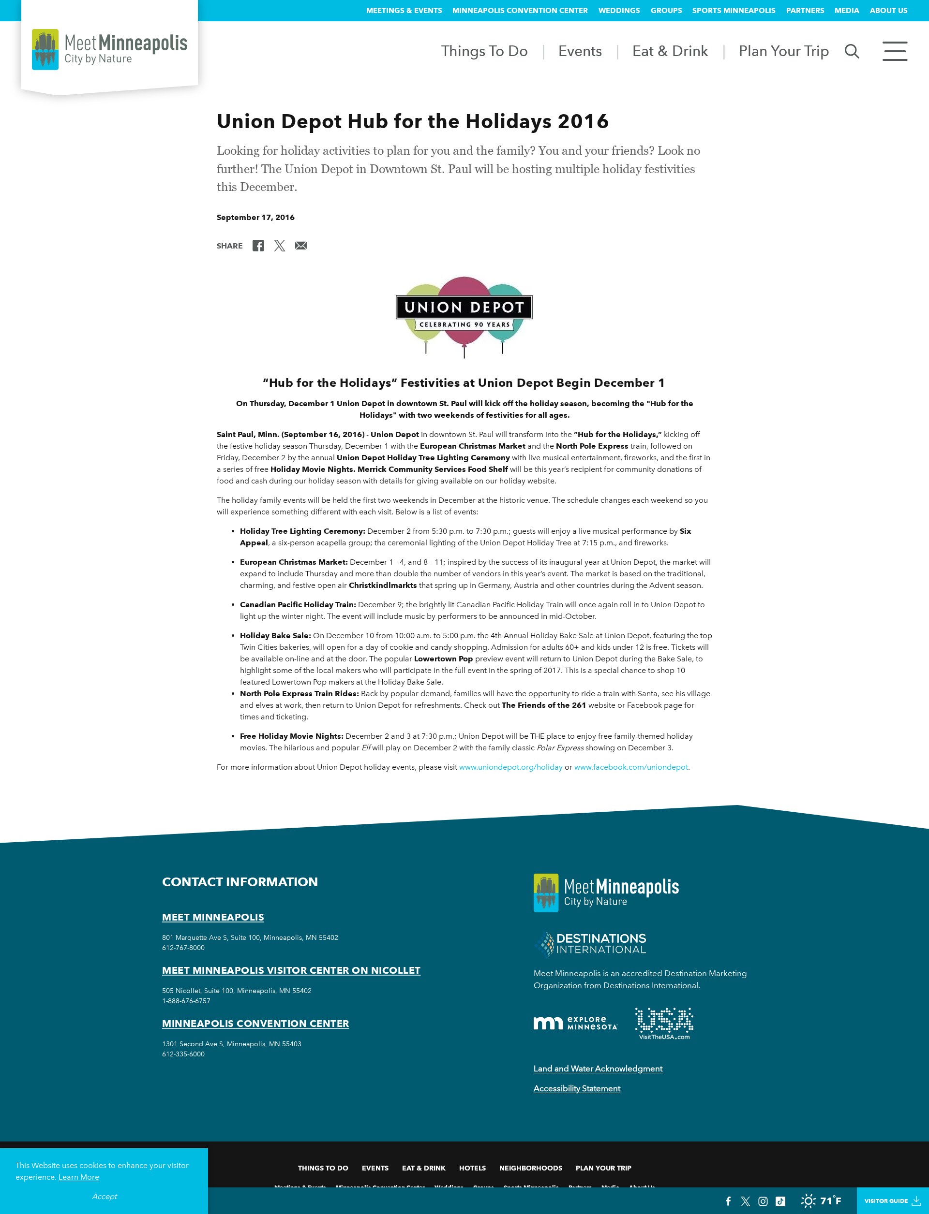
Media (847, 10)
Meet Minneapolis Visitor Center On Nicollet (291, 970)
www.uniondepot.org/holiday (511, 767)
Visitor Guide (886, 1200)
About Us (889, 10)
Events (580, 50)
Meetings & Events (404, 10)
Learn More (79, 1177)
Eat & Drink (670, 50)
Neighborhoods (530, 1168)
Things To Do (484, 50)
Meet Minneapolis (213, 917)
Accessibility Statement (577, 1088)
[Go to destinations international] (590, 943)
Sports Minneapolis (734, 10)
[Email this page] (301, 245)
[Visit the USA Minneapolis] (664, 1023)
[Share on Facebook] (258, 245)
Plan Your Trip (784, 50)
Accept (104, 1196)
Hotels (472, 1168)
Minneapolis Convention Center (520, 10)
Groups (666, 10)
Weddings (619, 10)
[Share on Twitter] (279, 245)
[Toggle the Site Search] (852, 51)
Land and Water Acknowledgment (598, 1068)
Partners (805, 10)
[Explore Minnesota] (576, 1023)
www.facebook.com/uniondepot (631, 767)
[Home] (109, 49)
